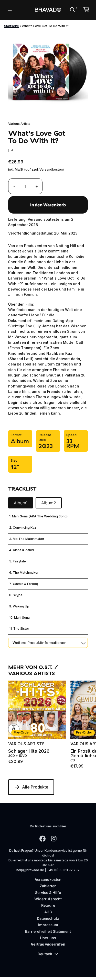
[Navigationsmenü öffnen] (9, 9)
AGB (48, 912)
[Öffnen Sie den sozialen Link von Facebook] (42, 838)
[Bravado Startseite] (47, 9)
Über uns (48, 938)
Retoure (48, 905)
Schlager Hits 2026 (28, 751)
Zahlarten (48, 886)
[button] (48, 642)
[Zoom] (48, 72)
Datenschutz (48, 918)
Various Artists (19, 124)
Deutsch (45, 954)
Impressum (48, 925)
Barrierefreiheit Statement (48, 931)
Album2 (48, 502)
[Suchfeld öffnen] (72, 10)
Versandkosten (51, 169)
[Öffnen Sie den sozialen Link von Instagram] (53, 838)
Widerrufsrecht (48, 899)
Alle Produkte (35, 787)
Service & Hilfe (48, 892)
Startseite (11, 26)
